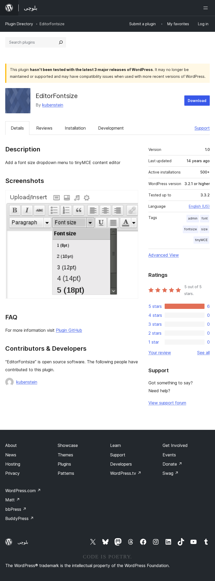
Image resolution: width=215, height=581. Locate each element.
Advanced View (163, 255)
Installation (75, 128)
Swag (171, 473)
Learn (115, 445)
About (11, 445)
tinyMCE (201, 240)
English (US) (199, 206)
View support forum (167, 402)
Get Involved (175, 445)
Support (202, 128)
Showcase (68, 445)
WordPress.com (23, 490)
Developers (121, 464)
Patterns (66, 473)
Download (197, 100)
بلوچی (23, 542)
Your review (159, 352)
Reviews (44, 128)
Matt (12, 499)
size (204, 229)
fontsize (190, 229)
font (205, 218)
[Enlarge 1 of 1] (131, 197)
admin (192, 218)
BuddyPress (19, 518)
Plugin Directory (19, 24)
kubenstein (52, 105)
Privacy (12, 473)
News (10, 454)
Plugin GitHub (69, 330)
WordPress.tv (125, 473)
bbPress (15, 509)
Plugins (64, 464)
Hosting (12, 464)
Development (111, 128)
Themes (65, 454)
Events (169, 454)
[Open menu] (206, 8)
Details (17, 128)
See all (203, 352)
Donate (172, 464)
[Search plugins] (61, 42)
